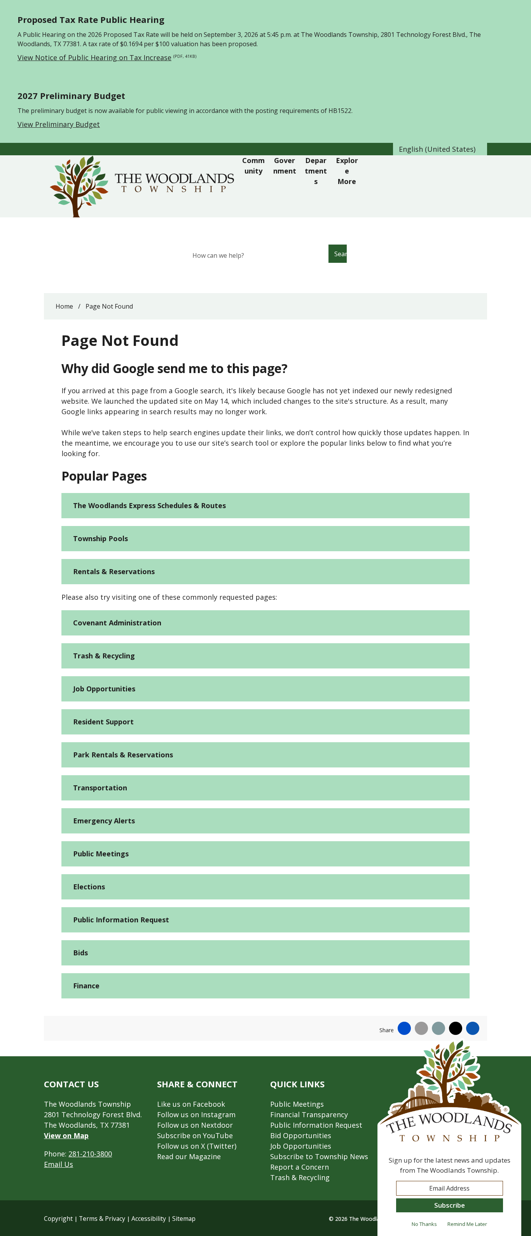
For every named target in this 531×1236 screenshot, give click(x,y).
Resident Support (103, 721)
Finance (86, 985)
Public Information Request (121, 919)
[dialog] (449, 1137)
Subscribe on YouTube (195, 1135)
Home (64, 306)
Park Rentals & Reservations (123, 754)
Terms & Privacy (102, 1218)
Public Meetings (101, 853)
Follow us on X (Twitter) (196, 1146)
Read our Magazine (189, 1156)
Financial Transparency (309, 1114)
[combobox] (440, 149)
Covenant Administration (117, 622)
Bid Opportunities (300, 1135)
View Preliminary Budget (58, 124)
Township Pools (100, 538)
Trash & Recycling (104, 655)
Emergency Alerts (104, 820)
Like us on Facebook (191, 1104)
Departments (316, 171)
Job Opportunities (104, 688)
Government (284, 165)
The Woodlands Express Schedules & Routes (149, 505)
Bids (80, 952)
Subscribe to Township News (319, 1156)
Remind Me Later (467, 1223)
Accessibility (148, 1218)
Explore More (347, 171)
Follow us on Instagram (196, 1114)
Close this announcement (521, 8)
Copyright (58, 1218)
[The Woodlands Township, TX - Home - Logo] (144, 186)
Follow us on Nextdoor (195, 1125)
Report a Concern (299, 1167)
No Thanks (424, 1223)
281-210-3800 (90, 1153)
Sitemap (184, 1218)
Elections (89, 886)
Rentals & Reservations (114, 571)
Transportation (100, 787)
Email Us (58, 1164)
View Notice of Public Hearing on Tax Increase (106, 57)
